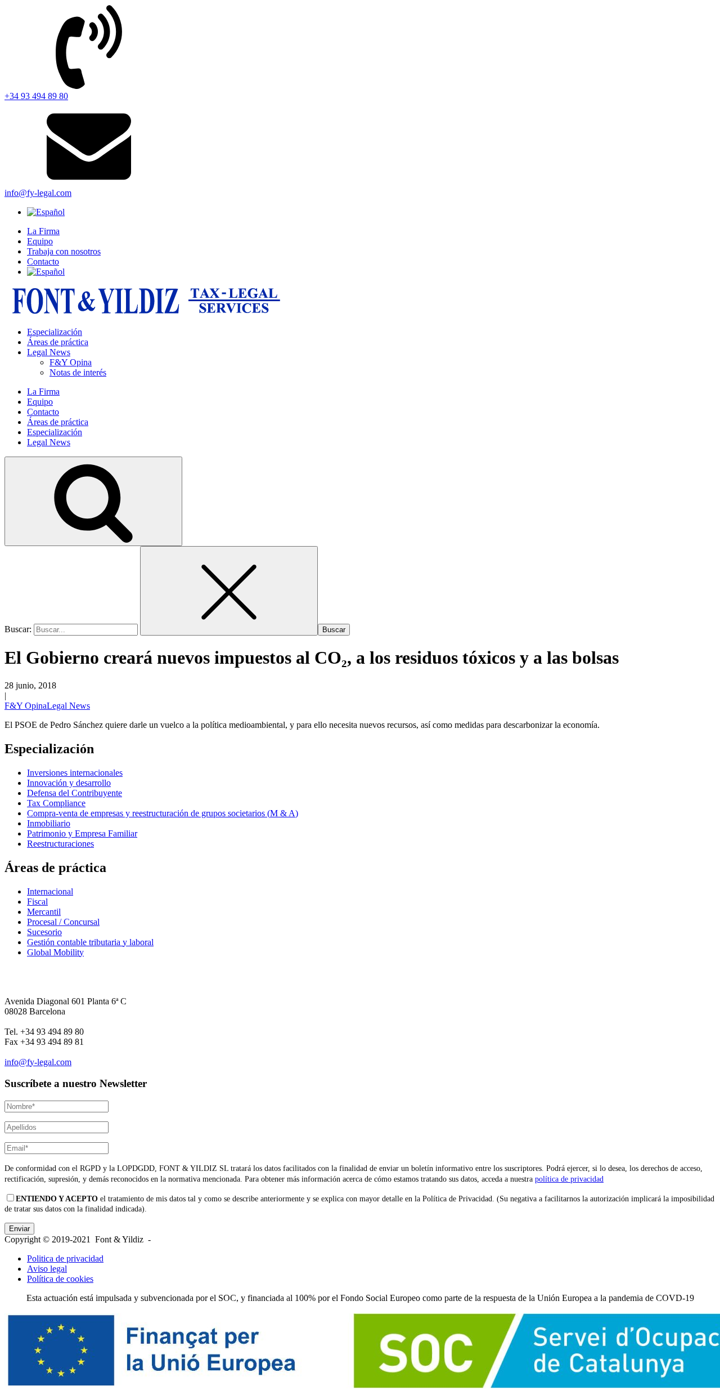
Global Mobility (55, 952)
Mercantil (44, 911)
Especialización (54, 332)
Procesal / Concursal (63, 922)
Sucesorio (44, 932)
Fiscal (37, 901)
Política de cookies (60, 1279)
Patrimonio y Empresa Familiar (82, 833)
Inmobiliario (48, 823)
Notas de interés (78, 372)
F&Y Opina (71, 362)
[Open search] (93, 501)
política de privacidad (569, 1178)
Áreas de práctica (57, 342)
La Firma (43, 231)
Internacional (50, 891)
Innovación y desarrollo (69, 783)
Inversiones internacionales (75, 772)
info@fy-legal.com (37, 1062)
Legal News (48, 352)
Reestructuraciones (60, 843)
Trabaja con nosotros (64, 251)
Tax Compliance (56, 803)
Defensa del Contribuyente (74, 793)
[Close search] (229, 591)
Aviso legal (47, 1268)
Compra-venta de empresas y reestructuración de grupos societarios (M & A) (162, 813)
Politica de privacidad (65, 1258)
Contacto (43, 261)
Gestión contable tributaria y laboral (90, 942)
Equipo (40, 241)
